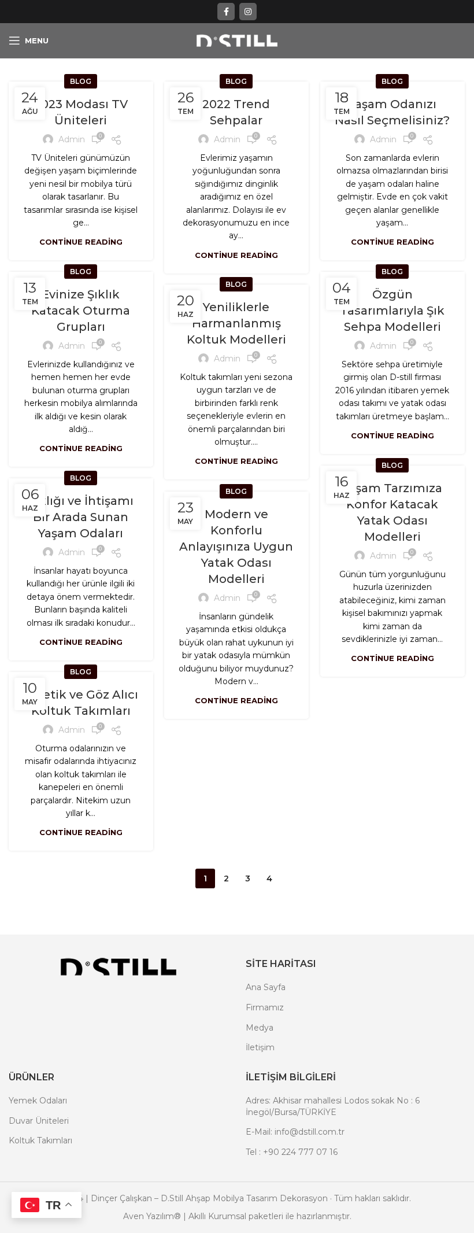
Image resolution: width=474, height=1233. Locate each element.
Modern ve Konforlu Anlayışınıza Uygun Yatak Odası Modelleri (236, 546)
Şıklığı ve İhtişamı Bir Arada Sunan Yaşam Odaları (81, 517)
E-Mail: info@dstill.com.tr (295, 1132)
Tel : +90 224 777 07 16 (292, 1152)
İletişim (260, 1047)
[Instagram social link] (248, 11)
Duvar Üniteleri (39, 1121)
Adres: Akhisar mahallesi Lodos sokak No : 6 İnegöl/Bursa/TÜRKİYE (333, 1106)
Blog (80, 81)
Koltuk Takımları (40, 1140)
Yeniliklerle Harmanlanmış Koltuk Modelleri (236, 323)
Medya (259, 1027)
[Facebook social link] (226, 11)
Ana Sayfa (266, 987)
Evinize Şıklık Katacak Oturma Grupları (80, 310)
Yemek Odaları (38, 1100)
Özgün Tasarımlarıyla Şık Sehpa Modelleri (392, 310)
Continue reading (81, 242)
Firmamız (265, 1007)
